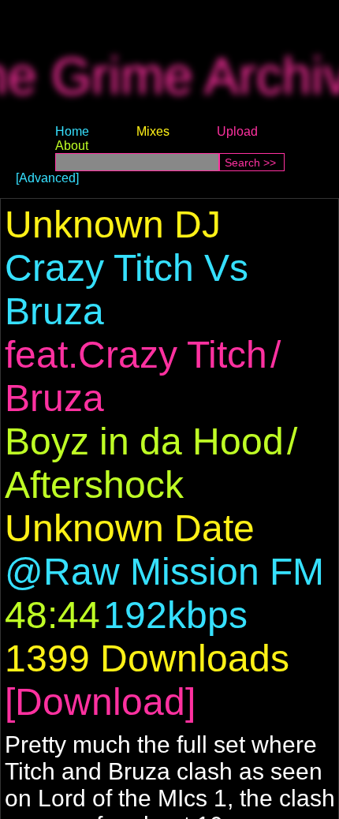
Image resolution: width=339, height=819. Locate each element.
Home (72, 131)
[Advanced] (47, 178)
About (71, 145)
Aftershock (94, 485)
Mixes (153, 131)
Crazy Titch (172, 355)
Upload (237, 131)
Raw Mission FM (183, 572)
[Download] (100, 702)
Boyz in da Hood (144, 441)
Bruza (54, 398)
